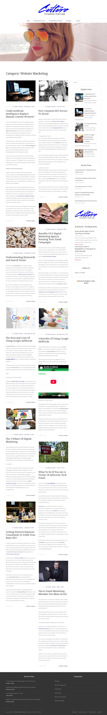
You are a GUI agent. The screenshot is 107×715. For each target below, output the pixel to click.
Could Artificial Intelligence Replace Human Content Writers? (20, 113)
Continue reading (31, 221)
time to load (52, 178)
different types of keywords (25, 274)
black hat (57, 142)
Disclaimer (74, 712)
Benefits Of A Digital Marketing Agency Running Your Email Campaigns (23, 699)
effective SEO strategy (58, 121)
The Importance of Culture (55, 21)
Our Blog (68, 21)
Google (50, 483)
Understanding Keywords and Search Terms (86, 201)
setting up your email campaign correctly (48, 292)
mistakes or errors (62, 284)
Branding (57, 681)
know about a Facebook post (57, 645)
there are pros (15, 367)
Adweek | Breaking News (87, 227)
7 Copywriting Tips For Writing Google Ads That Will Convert (20, 681)
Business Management (60, 685)
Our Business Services (39, 21)
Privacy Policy (92, 712)
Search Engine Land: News (87, 282)
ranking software (22, 592)
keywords (62, 542)
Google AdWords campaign (17, 381)
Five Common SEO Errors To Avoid (83, 186)
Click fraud (41, 506)
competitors (41, 542)
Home (28, 21)
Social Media (58, 689)
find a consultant (19, 558)
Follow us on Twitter (80, 272)
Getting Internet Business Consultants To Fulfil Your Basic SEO (20, 535)
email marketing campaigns (49, 256)
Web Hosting (58, 693)
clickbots (55, 510)
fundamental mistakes (44, 628)
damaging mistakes (57, 128)
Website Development (60, 697)
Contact (78, 21)
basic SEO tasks (14, 577)
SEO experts (17, 265)
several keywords (63, 408)
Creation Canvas (18, 106)
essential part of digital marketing (25, 196)
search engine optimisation (12, 554)
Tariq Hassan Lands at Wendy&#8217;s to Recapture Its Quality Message (85, 249)
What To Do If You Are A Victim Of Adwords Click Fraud (52, 475)
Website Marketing (59, 700)
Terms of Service (83, 712)
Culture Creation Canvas (20, 712)
